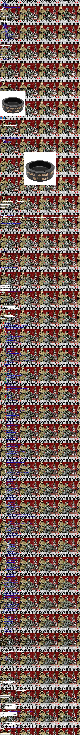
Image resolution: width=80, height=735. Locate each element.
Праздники (7, 667)
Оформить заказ (4, 16)
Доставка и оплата (6, 26)
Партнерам (5, 35)
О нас (4, 1)
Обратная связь (5, 4)
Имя (1, 201)
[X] (5, 118)
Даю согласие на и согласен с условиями (17, 291)
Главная (4, 24)
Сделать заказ (4, 710)
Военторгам (7, 659)
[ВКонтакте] (1, 118)
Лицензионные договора (9, 34)
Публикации (5, 28)
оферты (31, 291)
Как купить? (5, 3)
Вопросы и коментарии (7, 142)
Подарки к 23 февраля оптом (10, 38)
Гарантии (4, 2)
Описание (4, 140)
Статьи (6, 29)
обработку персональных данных (14, 291)
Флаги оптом (7, 37)
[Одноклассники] (2, 118)
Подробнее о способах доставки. (6, 271)
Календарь (5, 6)
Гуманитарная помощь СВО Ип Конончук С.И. (11, 7)
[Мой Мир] (4, 118)
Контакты (4, 39)
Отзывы (4, 27)
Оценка (30, 201)
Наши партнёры (6, 5)
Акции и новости (8, 660)
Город (15, 201)
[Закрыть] (0, 299)
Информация (5, 31)
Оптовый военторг (8, 36)
